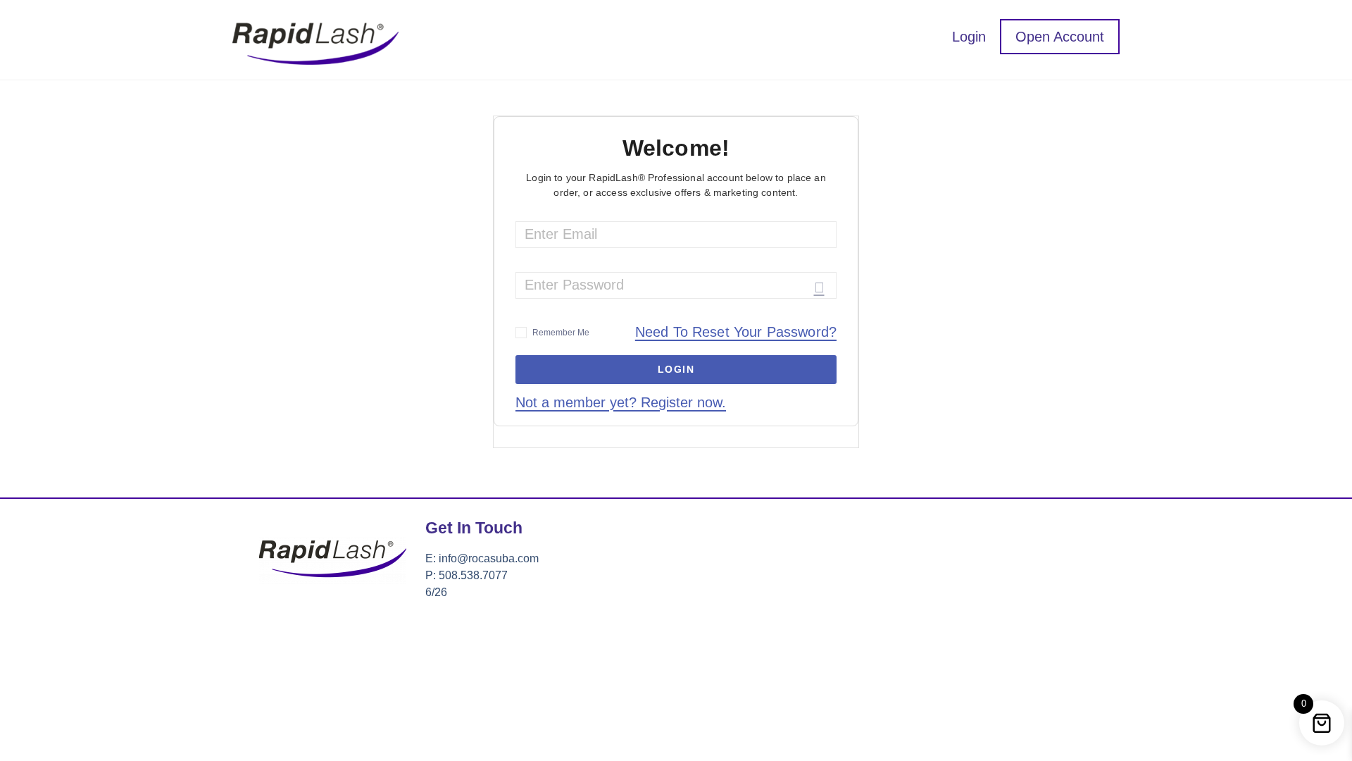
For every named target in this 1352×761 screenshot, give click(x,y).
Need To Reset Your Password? (736, 332)
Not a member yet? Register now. (620, 402)
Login (969, 36)
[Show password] (819, 287)
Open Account (1059, 36)
